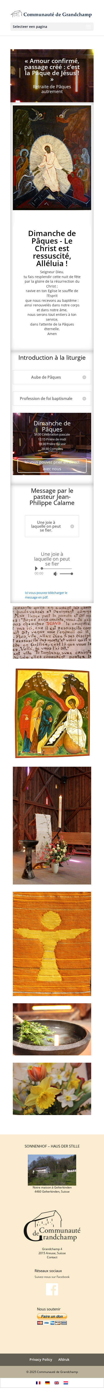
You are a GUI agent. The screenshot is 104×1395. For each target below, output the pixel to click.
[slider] (65, 573)
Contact (52, 1257)
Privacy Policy (41, 1359)
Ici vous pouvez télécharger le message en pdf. (46, 595)
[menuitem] (38, 1383)
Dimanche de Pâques (52, 426)
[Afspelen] (36, 568)
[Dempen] (55, 574)
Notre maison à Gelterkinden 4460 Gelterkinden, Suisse (52, 1189)
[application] (52, 571)
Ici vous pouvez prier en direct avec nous (52, 465)
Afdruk (63, 1359)
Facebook (63, 1277)
